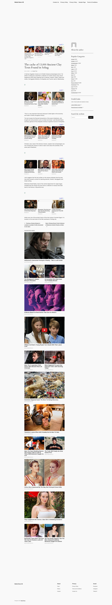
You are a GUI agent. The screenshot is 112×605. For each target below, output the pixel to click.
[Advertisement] (56, 15)
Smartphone (73, 84)
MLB (72, 75)
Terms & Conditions (92, 2)
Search (90, 117)
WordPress (23, 600)
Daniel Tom (35, 71)
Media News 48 (19, 2)
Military (72, 73)
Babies (72, 65)
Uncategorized (74, 92)
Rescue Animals (74, 82)
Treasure (73, 88)
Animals (72, 61)
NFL (72, 80)
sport (72, 86)
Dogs (72, 71)
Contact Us (56, 2)
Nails (72, 76)
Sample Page (82, 2)
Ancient (72, 59)
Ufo (72, 90)
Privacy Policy (64, 2)
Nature (72, 78)
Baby (72, 67)
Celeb (72, 69)
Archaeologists (74, 63)
